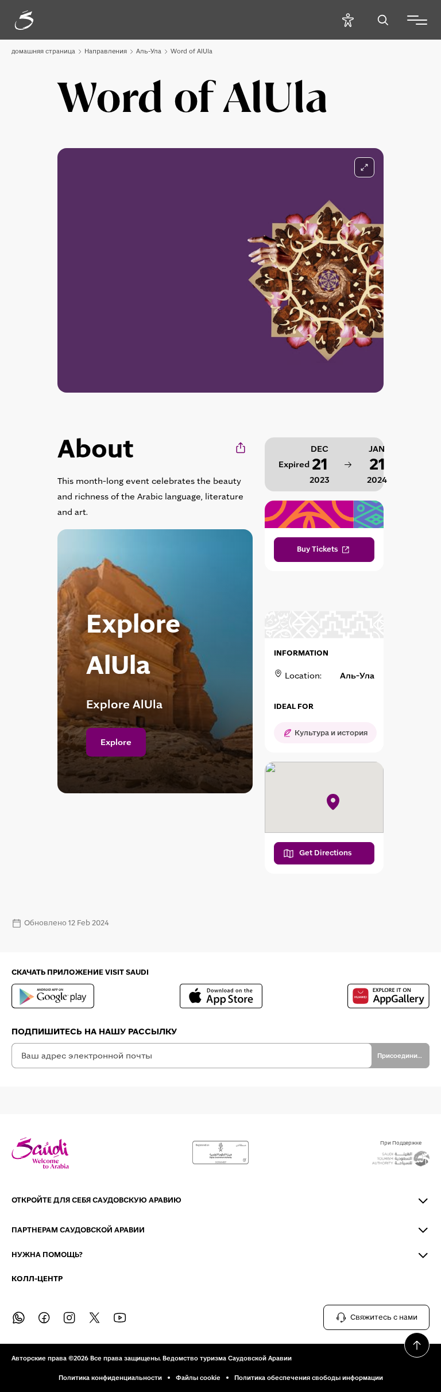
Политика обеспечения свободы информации (308, 1377)
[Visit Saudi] (40, 1153)
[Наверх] (417, 1345)
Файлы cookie (198, 1377)
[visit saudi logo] (37, 20)
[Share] (241, 447)
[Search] (382, 19)
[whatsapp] (18, 1317)
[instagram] (69, 1317)
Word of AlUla (191, 51)
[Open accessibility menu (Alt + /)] (347, 19)
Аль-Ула (148, 51)
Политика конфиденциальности (110, 1377)
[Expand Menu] (417, 20)
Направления (105, 51)
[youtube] (119, 1317)
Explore (115, 742)
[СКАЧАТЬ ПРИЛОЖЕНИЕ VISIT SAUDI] (52, 996)
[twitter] (94, 1317)
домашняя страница (43, 51)
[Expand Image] (364, 167)
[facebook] (43, 1317)
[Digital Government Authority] (220, 1152)
